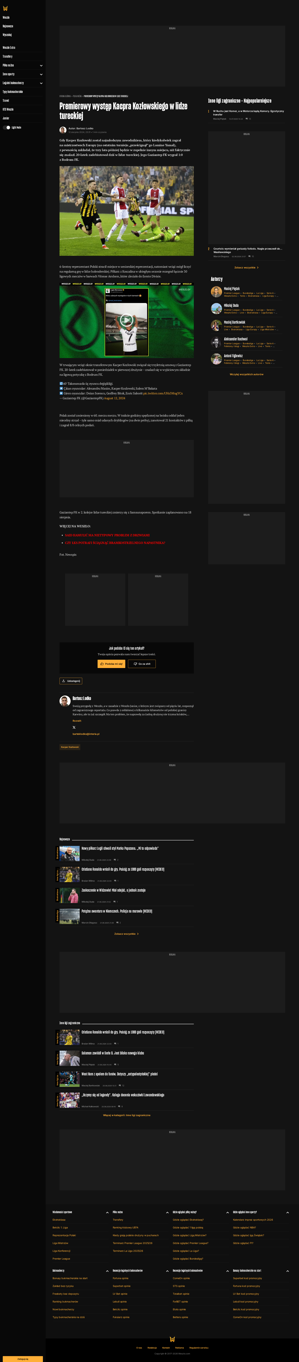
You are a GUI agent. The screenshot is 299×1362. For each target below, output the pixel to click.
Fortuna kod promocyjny (246, 1285)
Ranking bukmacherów (65, 1301)
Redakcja (152, 1347)
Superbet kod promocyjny (247, 1278)
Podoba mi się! (114, 663)
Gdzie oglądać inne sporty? (245, 1212)
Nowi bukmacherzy (63, 1309)
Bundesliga (248, 293)
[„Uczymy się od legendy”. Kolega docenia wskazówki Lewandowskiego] (127, 1100)
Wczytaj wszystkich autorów (246, 374)
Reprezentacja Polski (64, 1235)
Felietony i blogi (231, 346)
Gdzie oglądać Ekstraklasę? (188, 1219)
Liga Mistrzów (267, 329)
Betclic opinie (120, 1309)
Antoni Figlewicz (233, 355)
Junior (6, 118)
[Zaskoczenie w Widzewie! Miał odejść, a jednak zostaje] (127, 895)
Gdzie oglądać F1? (243, 1243)
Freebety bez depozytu (66, 1293)
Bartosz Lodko (84, 128)
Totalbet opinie (181, 1293)
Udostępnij (73, 680)
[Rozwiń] (40, 65)
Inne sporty (8, 74)
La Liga (260, 293)
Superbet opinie (121, 1285)
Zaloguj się (22, 1359)
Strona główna (65, 96)
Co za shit (144, 663)
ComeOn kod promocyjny (247, 1317)
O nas (139, 1347)
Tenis (242, 296)
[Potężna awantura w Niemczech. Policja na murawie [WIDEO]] (127, 916)
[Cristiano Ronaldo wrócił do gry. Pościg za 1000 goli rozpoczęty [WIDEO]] (127, 874)
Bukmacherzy (58, 1271)
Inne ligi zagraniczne (57, 874)
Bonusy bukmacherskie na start (70, 1278)
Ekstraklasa (253, 296)
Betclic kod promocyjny (246, 1309)
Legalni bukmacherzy (13, 83)
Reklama (179, 1347)
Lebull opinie (120, 1301)
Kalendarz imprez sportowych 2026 (253, 1219)
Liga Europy (268, 296)
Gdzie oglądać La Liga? (186, 1250)
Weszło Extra (9, 47)
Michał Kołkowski (90, 1106)
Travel (6, 100)
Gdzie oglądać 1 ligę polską (188, 1227)
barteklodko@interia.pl (86, 733)
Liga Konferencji (61, 1250)
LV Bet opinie (120, 1293)
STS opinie (179, 1285)
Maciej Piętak (219, 119)
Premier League (232, 293)
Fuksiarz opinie (121, 1317)
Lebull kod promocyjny (245, 1301)
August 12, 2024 (114, 398)
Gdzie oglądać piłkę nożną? (185, 1212)
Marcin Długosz (221, 256)
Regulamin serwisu (198, 1347)
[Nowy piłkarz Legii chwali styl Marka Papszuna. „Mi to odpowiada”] (127, 853)
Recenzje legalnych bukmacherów (128, 1271)
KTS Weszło (8, 109)
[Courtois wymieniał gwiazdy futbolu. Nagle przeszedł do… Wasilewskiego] (246, 252)
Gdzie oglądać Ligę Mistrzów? (189, 1235)
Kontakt (166, 1347)
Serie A (270, 293)
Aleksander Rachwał (235, 339)
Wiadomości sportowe (62, 1212)
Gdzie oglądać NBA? (244, 1227)
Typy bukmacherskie (13, 91)
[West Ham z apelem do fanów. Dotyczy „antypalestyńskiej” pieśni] (127, 1079)
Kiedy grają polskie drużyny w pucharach (136, 1235)
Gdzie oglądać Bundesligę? (188, 1258)
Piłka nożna (8, 65)
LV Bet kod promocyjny (246, 1293)
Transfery (7, 56)
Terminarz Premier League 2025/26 (133, 1243)
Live (242, 312)
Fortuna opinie (120, 1278)
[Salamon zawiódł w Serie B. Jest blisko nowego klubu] (127, 1058)
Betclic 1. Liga (60, 1227)
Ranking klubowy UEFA (125, 1227)
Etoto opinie (179, 1309)
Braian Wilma (88, 881)
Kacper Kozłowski (70, 747)
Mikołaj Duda (231, 305)
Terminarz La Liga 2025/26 (128, 1250)
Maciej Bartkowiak (234, 322)
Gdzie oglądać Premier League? (190, 1243)
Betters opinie (180, 1317)
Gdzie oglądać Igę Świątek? (248, 1235)
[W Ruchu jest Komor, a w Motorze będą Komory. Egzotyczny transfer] (246, 115)
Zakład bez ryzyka (63, 1285)
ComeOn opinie (181, 1278)
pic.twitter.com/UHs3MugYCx (163, 393)
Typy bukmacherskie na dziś (68, 1317)
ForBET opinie (180, 1301)
